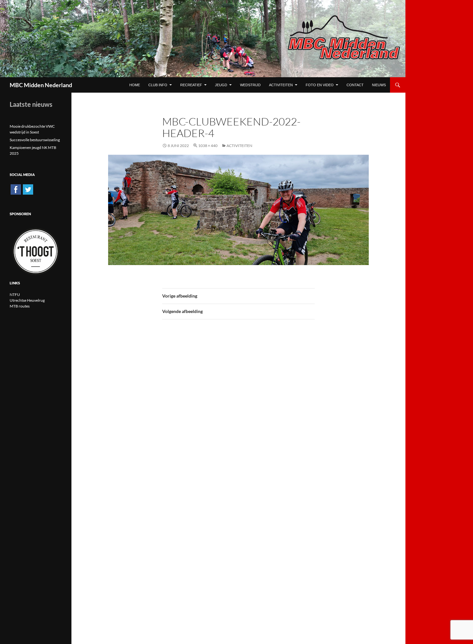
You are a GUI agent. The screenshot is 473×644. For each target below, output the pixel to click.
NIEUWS (379, 85)
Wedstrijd (250, 85)
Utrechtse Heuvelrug (27, 300)
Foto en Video (320, 85)
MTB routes (20, 306)
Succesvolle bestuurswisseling (35, 139)
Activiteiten (281, 85)
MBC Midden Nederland (41, 84)
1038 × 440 (208, 145)
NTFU (15, 294)
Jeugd (221, 85)
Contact (355, 85)
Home (134, 85)
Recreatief (191, 85)
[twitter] (28, 189)
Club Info (157, 85)
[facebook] (16, 189)
